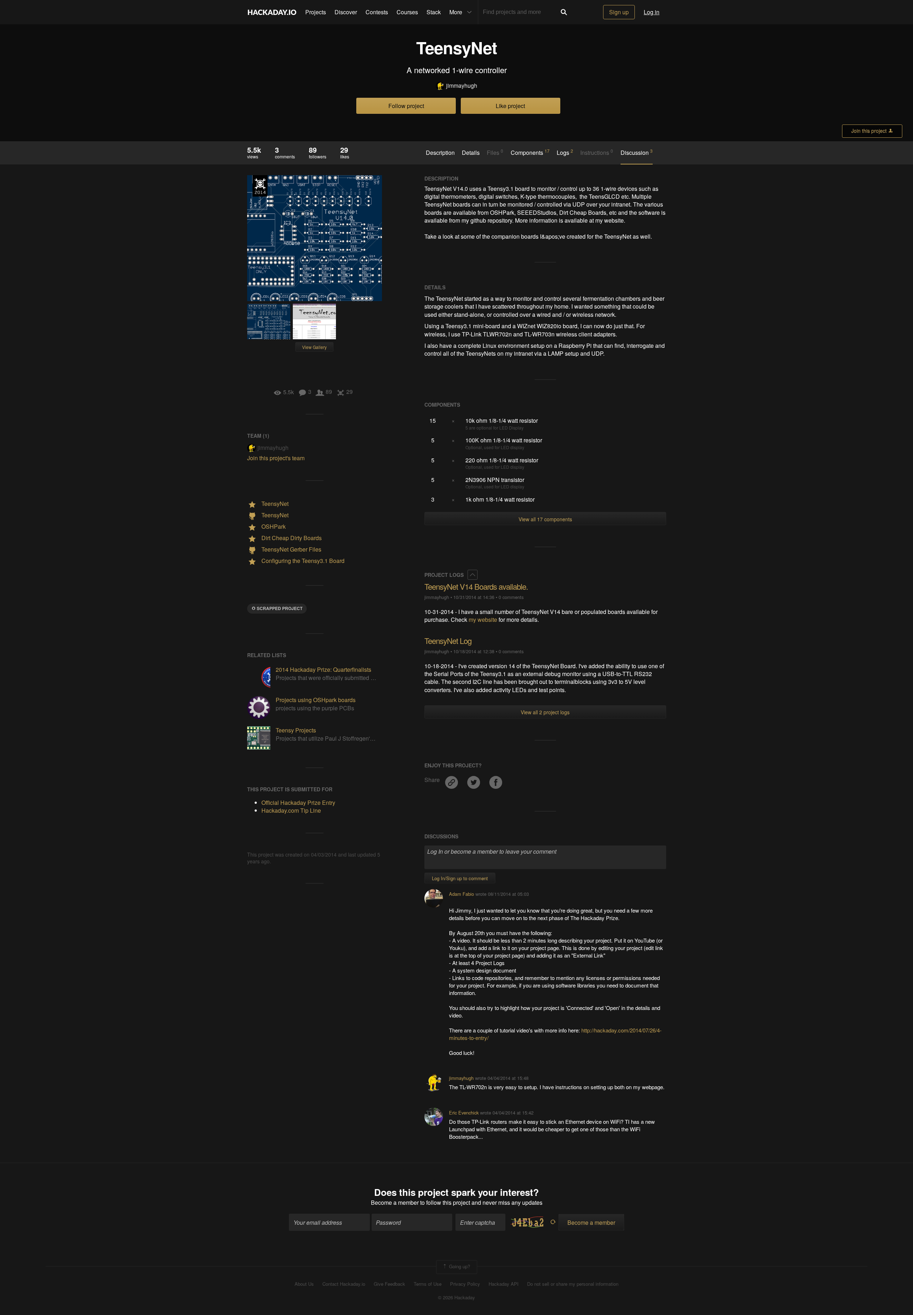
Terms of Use (428, 1284)
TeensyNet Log (447, 640)
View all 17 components (545, 519)
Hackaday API (504, 1284)
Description (440, 153)
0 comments (511, 597)
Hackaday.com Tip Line (291, 810)
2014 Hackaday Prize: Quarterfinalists (323, 669)
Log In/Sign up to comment (460, 878)
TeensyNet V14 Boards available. (476, 586)
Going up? (459, 1266)
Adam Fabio (461, 893)
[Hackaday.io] (272, 12)
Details (471, 153)
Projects (315, 12)
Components (530, 152)
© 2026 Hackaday (456, 1297)
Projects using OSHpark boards (316, 700)
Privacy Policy (465, 1284)
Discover (346, 12)
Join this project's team (276, 458)
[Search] (564, 12)
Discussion (637, 152)
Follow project (406, 106)
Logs (565, 152)
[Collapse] (473, 575)
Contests (377, 12)
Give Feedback (389, 1284)
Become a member (395, 1202)
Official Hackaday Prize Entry (260, 186)
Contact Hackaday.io (343, 1284)
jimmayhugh (461, 86)
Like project (510, 106)
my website (483, 619)
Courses (407, 12)
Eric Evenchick (464, 1112)
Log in (651, 12)
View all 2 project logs (545, 712)
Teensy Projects (296, 730)
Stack (434, 12)
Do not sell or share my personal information (572, 1284)
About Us (304, 1284)
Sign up (619, 12)
